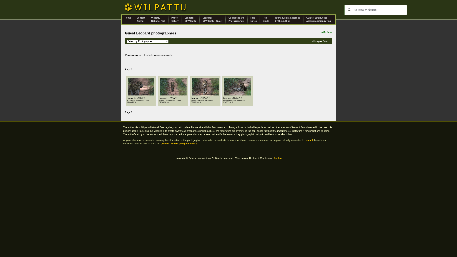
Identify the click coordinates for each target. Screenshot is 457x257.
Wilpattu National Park (158, 19)
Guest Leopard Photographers (236, 19)
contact (309, 140)
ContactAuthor (141, 19)
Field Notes (253, 19)
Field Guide (266, 19)
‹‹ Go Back (326, 32)
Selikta (278, 158)
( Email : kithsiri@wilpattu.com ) (179, 143)
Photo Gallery (175, 19)
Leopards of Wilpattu (191, 19)
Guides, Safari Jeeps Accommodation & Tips (318, 19)
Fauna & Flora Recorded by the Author (287, 19)
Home (128, 18)
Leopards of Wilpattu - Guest (212, 19)
